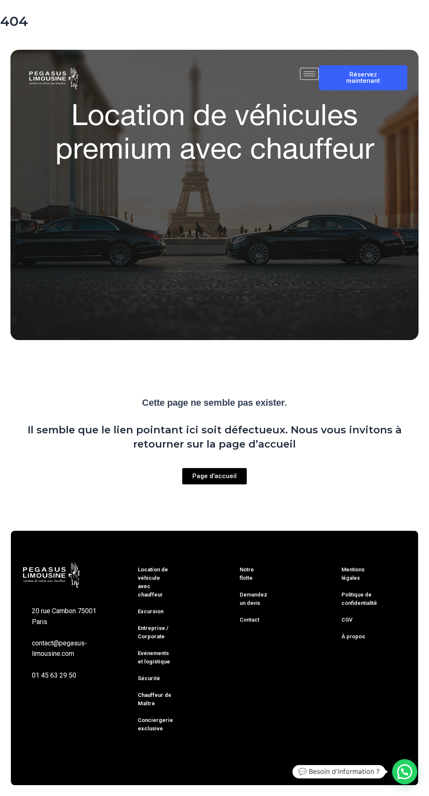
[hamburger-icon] (309, 74)
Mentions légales (352, 573)
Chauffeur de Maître (154, 699)
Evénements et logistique (154, 657)
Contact (249, 620)
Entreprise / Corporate (153, 632)
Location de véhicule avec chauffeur (153, 582)
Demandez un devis (253, 598)
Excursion (150, 611)
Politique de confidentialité (359, 598)
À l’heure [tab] (183, 245)
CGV (346, 620)
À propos (353, 636)
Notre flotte (247, 573)
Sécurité (149, 678)
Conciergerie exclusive (155, 724)
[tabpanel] (214, 289)
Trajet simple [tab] (90, 245)
